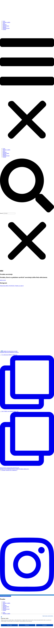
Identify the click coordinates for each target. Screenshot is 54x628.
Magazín (4, 27)
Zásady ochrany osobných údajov (48, 615)
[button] (27, 89)
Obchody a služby (6, 22)
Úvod (4, 21)
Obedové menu (6, 25)
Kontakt (4, 29)
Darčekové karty (6, 28)
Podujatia (5, 24)
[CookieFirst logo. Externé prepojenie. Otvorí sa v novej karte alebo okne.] (1, 616)
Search (1, 213)
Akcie (4, 23)
